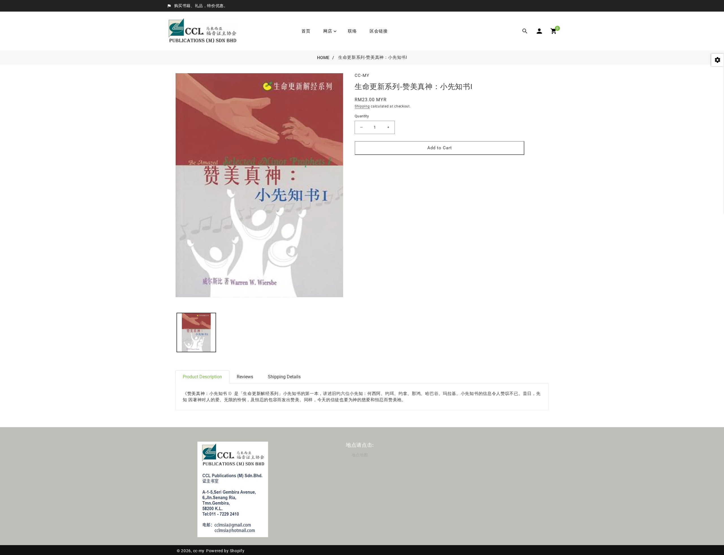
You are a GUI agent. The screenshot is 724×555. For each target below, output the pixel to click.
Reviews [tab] (245, 376)
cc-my (199, 550)
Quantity (362, 116)
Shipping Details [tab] (284, 376)
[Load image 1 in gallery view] (196, 332)
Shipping (362, 106)
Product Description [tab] (202, 376)
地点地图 (360, 455)
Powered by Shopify (225, 550)
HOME (323, 57)
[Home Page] (202, 30)
